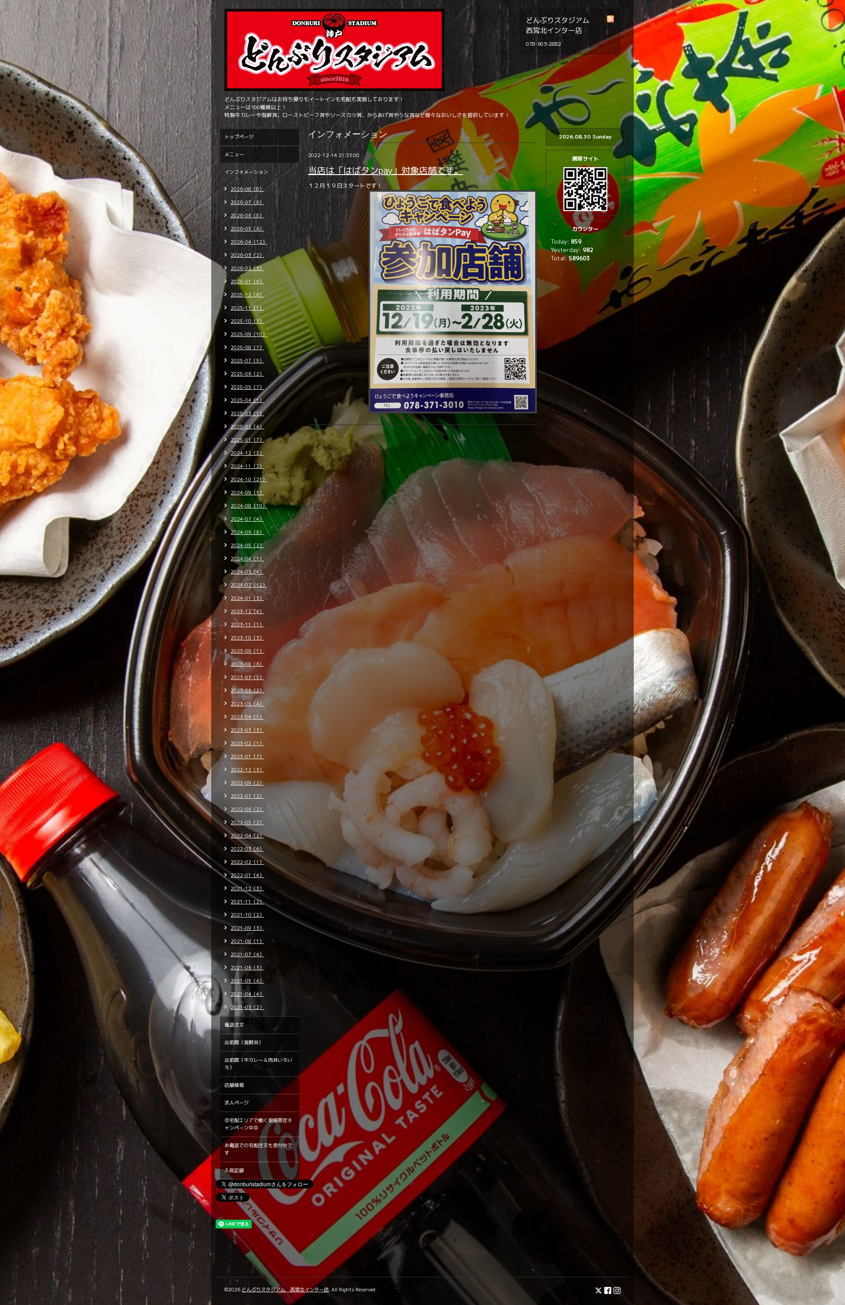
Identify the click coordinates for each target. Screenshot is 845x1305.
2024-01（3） (247, 598)
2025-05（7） (247, 387)
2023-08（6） (247, 664)
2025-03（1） (247, 413)
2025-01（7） (247, 439)
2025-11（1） (247, 307)
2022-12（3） (247, 769)
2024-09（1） (247, 492)
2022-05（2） (247, 822)
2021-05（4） (247, 980)
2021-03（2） (247, 1007)
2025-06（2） (247, 373)
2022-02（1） (247, 862)
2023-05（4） (247, 703)
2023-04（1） (247, 716)
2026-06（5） (247, 215)
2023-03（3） (247, 730)
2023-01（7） (247, 756)
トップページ (239, 136)
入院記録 (234, 1170)
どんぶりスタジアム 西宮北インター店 (285, 1289)
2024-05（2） (247, 545)
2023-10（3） (247, 637)
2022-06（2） (247, 809)
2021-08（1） (247, 941)
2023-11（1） (247, 624)
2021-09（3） (247, 928)
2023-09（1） (247, 650)
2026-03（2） (247, 255)
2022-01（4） (247, 875)
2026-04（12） (249, 241)
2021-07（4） (247, 954)
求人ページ (236, 1102)
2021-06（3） (247, 967)
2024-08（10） (249, 505)
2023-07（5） (247, 677)
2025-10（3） (247, 321)
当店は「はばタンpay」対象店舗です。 (385, 170)
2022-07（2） (247, 796)
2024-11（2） (247, 466)
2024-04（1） (247, 558)
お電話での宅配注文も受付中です (258, 1149)
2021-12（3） (247, 888)
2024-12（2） (247, 453)
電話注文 (234, 1024)
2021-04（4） (247, 994)
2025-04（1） (247, 400)
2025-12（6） (247, 294)
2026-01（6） (247, 281)
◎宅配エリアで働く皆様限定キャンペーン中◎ (258, 1124)
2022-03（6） (247, 848)
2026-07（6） (247, 202)
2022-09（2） (247, 782)
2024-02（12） (249, 585)
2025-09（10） (249, 334)
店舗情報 (234, 1085)
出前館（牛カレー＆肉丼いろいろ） (258, 1063)
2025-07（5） (247, 360)
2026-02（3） (247, 268)
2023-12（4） (247, 611)
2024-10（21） (249, 479)
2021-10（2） (247, 914)
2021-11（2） (247, 901)
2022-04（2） (247, 835)
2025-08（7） (247, 347)
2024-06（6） (247, 532)
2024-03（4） (247, 571)
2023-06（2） (247, 690)
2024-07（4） (247, 519)
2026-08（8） (247, 189)
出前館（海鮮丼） (243, 1042)
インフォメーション (246, 171)
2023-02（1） (247, 743)
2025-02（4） (247, 426)
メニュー (234, 154)
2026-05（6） (247, 228)
